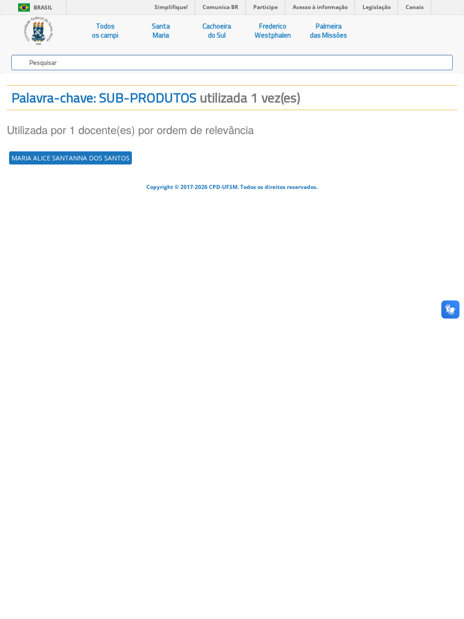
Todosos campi (105, 30)
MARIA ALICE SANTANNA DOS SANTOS (70, 158)
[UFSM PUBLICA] (38, 31)
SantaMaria (161, 30)
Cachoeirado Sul (217, 30)
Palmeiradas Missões (328, 30)
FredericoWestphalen (273, 30)
